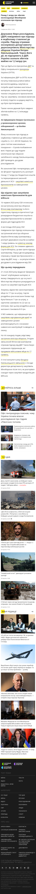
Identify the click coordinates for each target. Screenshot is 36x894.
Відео (3, 781)
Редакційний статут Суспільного (8, 853)
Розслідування (24, 801)
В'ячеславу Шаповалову (11, 209)
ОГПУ (3, 8)
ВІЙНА (18, 11)
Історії (3, 811)
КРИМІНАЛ (24, 8)
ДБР (8, 8)
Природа (4, 814)
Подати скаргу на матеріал (8, 848)
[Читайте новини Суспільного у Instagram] (13, 867)
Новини (22, 817)
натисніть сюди (26, 886)
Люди (21, 808)
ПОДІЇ (24, 11)
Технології (23, 811)
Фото (21, 781)
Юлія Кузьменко (11, 25)
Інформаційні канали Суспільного (9, 840)
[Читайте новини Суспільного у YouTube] (17, 867)
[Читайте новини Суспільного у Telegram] (24, 867)
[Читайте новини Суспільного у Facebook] (6, 867)
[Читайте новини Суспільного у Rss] (2, 867)
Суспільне (5, 884)
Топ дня (22, 795)
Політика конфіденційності (26, 835)
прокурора (24, 69)
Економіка (23, 804)
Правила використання (24, 830)
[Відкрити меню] (34, 2)
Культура (4, 817)
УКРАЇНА (4, 11)
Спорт (21, 814)
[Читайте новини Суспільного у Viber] (20, 867)
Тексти (21, 778)
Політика (4, 804)
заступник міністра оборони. (14, 338)
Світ (2, 808)
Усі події (4, 795)
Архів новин (5, 826)
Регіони (22, 798)
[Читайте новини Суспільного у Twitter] (9, 867)
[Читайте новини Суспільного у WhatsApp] (28, 867)
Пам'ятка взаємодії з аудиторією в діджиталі (27, 854)
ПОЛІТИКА (11, 11)
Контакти (22, 826)
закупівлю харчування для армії (15, 317)
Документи (23, 848)
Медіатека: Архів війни (7, 785)
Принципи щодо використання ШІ (7, 835)
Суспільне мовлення (9, 830)
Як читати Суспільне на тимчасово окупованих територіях (27, 842)
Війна (3, 778)
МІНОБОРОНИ (15, 8)
